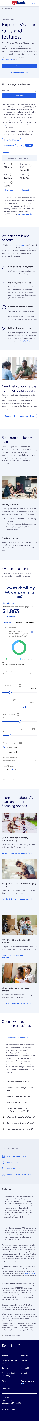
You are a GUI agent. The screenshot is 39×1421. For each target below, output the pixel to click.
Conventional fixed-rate (12, 140)
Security (24, 1355)
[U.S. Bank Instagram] (18, 1345)
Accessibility (26, 1368)
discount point (27, 120)
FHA (20, 145)
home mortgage (19, 245)
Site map (24, 1360)
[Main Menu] (3, 3)
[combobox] (19, 90)
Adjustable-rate (9, 145)
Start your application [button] (19, 72)
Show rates (19, 96)
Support (5, 1355)
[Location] (35, 91)
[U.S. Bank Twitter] (11, 1345)
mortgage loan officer (9, 125)
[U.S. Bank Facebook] (4, 1345)
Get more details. (25, 214)
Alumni (24, 1373)
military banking (24, 341)
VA (30, 145)
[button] (34, 3)
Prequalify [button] (19, 66)
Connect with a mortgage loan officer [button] (19, 416)
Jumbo (6, 151)
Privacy (4, 1381)
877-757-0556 (30, 1273)
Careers (5, 1368)
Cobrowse (6, 1389)
